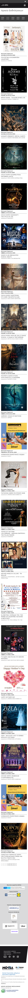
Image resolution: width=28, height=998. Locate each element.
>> (15, 864)
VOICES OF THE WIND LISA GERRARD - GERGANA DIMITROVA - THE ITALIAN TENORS (13, 533)
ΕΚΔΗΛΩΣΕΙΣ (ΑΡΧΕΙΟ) (10, 951)
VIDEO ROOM (16, 952)
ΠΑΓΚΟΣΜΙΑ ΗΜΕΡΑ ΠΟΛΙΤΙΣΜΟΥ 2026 (13, 493)
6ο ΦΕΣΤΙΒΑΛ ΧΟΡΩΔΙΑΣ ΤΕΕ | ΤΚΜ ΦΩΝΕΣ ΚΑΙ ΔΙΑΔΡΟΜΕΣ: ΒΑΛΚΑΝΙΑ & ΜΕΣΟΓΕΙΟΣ (12, 616)
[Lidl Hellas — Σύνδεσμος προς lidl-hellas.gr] (16, 894)
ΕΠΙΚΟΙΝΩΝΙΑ (7, 952)
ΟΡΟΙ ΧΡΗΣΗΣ (7, 954)
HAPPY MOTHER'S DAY (8, 697)
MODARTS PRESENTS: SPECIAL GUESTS (13, 136)
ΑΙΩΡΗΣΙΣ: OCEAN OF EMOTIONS (11, 416)
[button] (2, 991)
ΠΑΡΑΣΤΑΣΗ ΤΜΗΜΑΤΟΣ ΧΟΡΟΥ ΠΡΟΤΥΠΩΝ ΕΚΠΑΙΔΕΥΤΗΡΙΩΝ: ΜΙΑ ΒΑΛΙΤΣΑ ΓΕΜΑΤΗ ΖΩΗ (11, 856)
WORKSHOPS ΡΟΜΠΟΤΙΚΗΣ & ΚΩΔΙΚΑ (12, 454)
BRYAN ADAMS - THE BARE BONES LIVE (13, 97)
